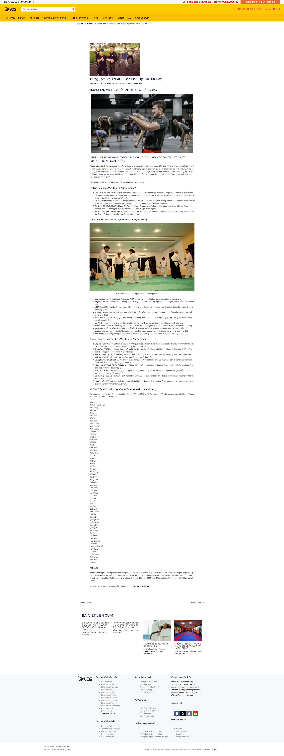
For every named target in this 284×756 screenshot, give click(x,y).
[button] (260, 2)
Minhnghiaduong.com (179, 692)
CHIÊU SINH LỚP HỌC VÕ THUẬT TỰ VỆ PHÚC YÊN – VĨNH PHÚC (187, 646)
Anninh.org (175, 682)
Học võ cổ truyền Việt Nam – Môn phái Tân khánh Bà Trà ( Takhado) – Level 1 (126, 624)
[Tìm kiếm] (73, 9)
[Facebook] (34, 2)
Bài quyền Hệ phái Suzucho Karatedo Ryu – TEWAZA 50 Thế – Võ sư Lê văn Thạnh (95, 626)
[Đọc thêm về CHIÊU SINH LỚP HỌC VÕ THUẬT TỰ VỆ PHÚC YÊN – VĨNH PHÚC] (188, 630)
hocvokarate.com (177, 687)
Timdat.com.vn (189, 684)
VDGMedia (214, 749)
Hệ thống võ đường (111, 83)
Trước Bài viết (84, 603)
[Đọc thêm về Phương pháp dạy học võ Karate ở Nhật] (157, 630)
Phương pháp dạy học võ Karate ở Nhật (155, 645)
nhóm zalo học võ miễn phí (138, 586)
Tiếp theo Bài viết (198, 603)
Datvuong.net (176, 684)
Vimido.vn (193, 692)
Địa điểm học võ (96, 83)
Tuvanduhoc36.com (185, 695)
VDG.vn (174, 695)
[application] (26, 18)
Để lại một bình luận (89, 632)
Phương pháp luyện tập (151, 651)
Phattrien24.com (177, 690)
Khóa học (124, 83)
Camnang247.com (192, 690)
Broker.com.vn (186, 682)
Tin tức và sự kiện (108, 714)
